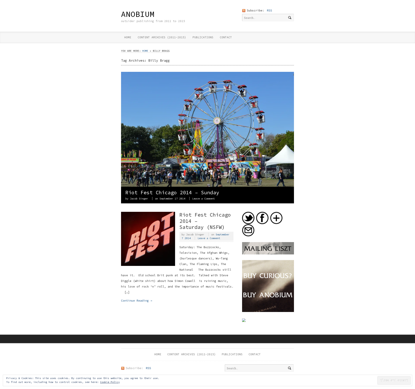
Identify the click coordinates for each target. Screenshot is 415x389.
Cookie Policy (110, 382)
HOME (127, 37)
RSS (269, 10)
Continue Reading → (136, 300)
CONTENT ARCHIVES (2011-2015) (162, 37)
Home (145, 50)
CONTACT (226, 37)
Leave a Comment (203, 198)
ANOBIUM (137, 14)
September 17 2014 (172, 198)
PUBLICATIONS (203, 37)
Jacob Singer (139, 198)
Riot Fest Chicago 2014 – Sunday (172, 192)
